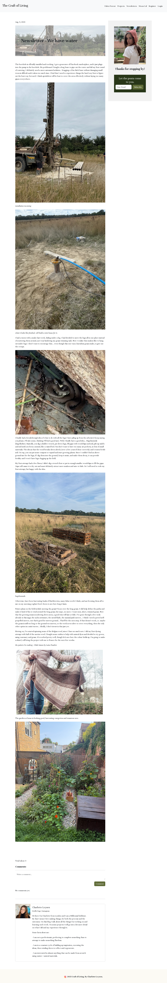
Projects (121, 6)
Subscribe (138, 87)
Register (152, 6)
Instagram (46, 911)
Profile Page (36, 911)
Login (160, 6)
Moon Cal (143, 6)
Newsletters (132, 6)
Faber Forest (110, 6)
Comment (100, 884)
